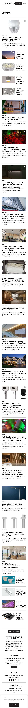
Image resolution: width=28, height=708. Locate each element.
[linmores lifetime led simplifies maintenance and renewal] (8, 592)
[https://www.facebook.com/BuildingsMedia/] (9, 680)
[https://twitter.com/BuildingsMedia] (16, 680)
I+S (14, 692)
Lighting (4, 35)
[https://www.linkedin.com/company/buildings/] (11, 680)
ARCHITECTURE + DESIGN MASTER (14, 687)
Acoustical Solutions (19, 77)
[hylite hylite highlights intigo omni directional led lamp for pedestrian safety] (14, 26)
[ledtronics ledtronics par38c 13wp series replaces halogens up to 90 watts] (8, 580)
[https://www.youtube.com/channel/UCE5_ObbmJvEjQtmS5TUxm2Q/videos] (18, 680)
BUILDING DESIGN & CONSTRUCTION (14, 690)
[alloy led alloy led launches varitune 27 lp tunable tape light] (14, 107)
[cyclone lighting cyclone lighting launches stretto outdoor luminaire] (14, 493)
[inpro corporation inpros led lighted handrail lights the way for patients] (14, 172)
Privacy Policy (16, 700)
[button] (3, 4)
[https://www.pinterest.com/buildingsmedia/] (13, 680)
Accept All (14, 704)
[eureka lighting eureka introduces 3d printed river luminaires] (14, 297)
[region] (14, 701)
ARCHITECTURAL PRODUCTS (14, 688)
